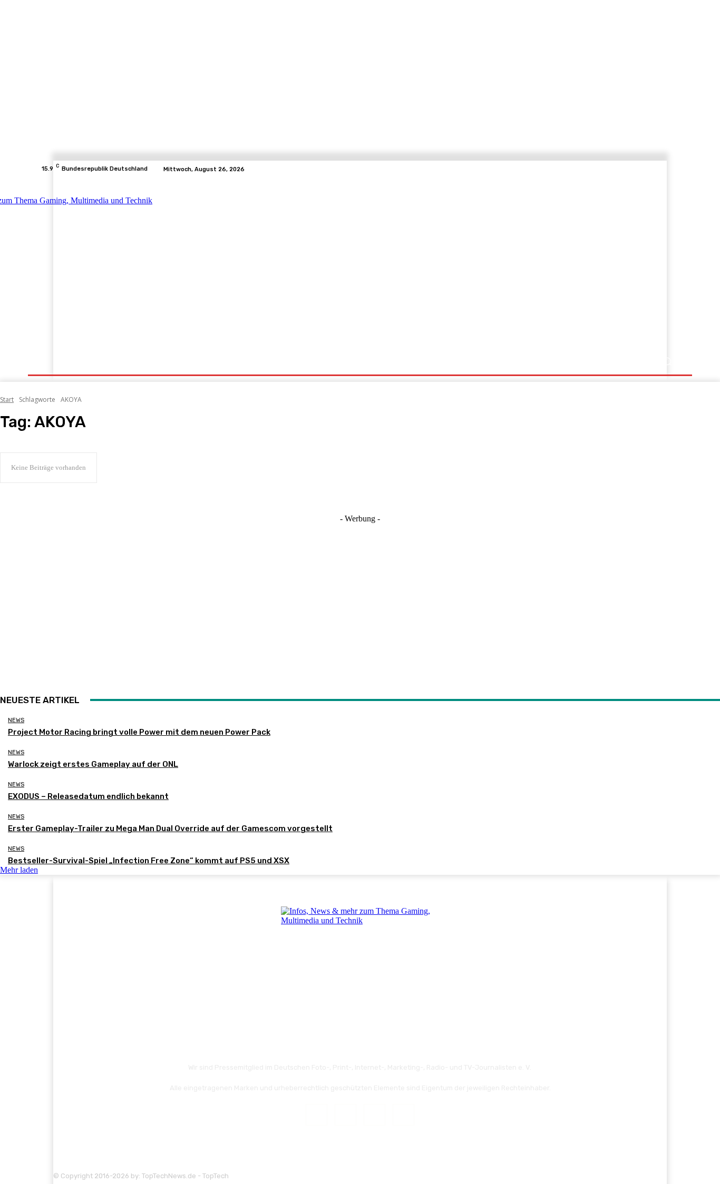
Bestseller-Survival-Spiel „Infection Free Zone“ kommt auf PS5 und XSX (148, 860)
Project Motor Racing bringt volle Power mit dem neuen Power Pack (139, 732)
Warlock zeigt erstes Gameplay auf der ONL (93, 764)
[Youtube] (673, 169)
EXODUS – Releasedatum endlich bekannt (88, 796)
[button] (667, 361)
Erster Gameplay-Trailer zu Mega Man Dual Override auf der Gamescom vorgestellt (170, 828)
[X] (660, 169)
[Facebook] (635, 169)
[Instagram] (647, 169)
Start (7, 399)
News (16, 720)
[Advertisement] (452, 264)
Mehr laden (19, 869)
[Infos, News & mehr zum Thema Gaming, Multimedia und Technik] (145, 263)
